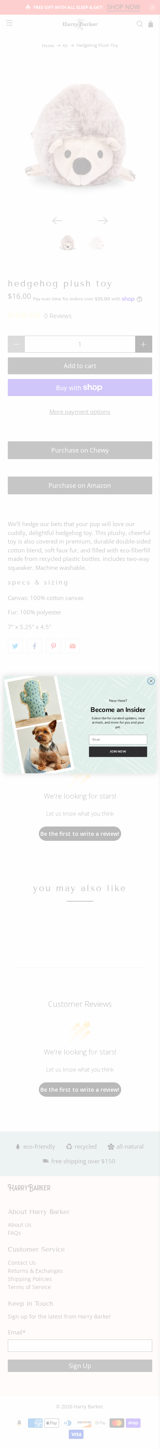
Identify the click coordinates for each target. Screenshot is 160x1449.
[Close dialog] (151, 680)
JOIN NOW (118, 751)
